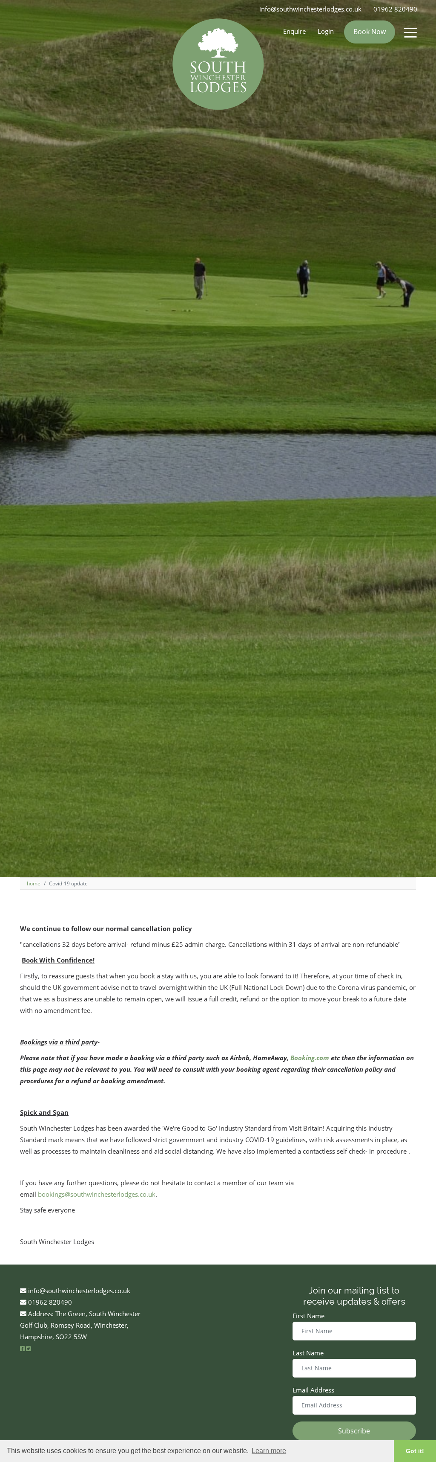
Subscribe (354, 1431)
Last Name (308, 1353)
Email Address (313, 1390)
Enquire (294, 31)
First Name (308, 1315)
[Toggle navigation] (410, 32)
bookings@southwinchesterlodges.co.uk (96, 1194)
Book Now (369, 31)
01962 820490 (395, 9)
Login (326, 31)
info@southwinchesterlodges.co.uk (310, 9)
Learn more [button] (269, 1450)
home (33, 883)
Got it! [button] (415, 1450)
